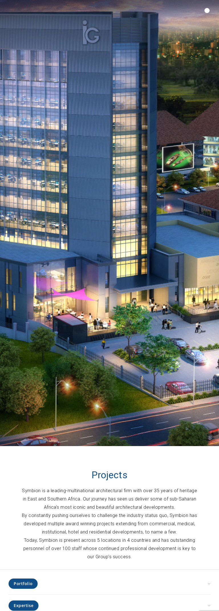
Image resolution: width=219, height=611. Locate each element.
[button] (207, 10)
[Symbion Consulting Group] (29, 11)
